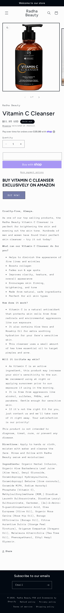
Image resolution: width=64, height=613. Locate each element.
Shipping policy (45, 607)
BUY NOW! (14, 195)
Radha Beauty (24, 598)
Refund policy (28, 602)
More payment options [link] (32, 172)
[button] (6, 13)
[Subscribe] (48, 585)
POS (34, 598)
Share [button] (9, 551)
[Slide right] (39, 97)
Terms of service (23, 607)
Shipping (6, 126)
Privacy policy (47, 602)
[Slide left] (25, 97)
